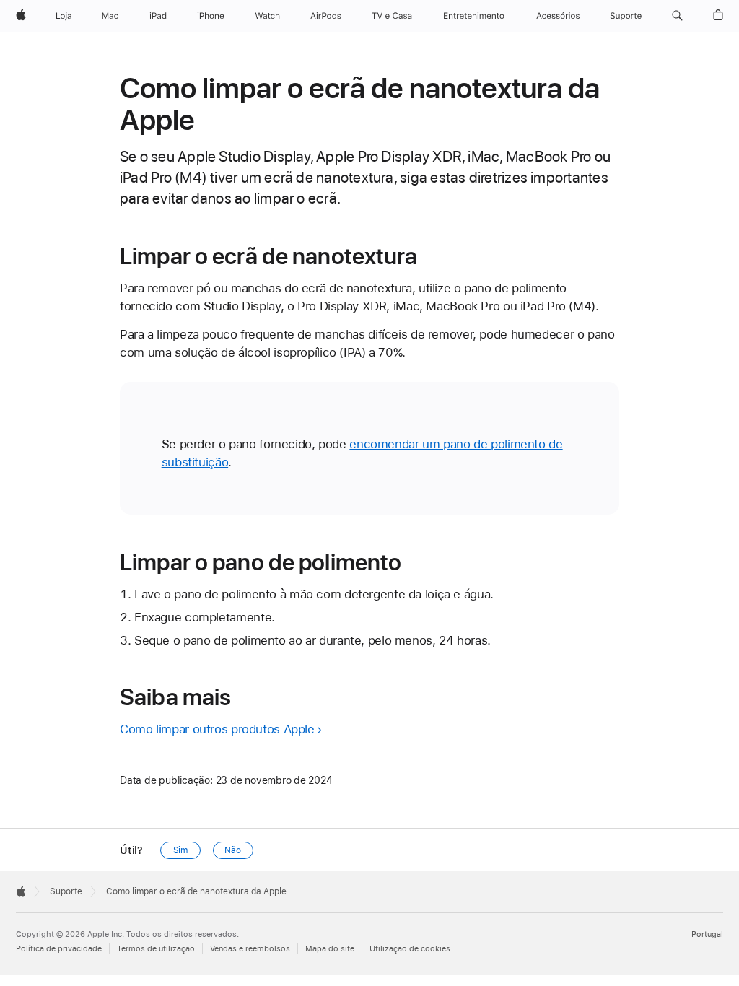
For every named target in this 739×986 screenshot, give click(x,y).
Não (232, 850)
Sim (180, 850)
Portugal (707, 934)
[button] (677, 16)
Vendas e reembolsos (250, 949)
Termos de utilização (156, 949)
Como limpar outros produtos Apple (217, 729)
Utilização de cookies (410, 949)
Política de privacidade (59, 949)
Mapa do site (329, 949)
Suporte (66, 891)
